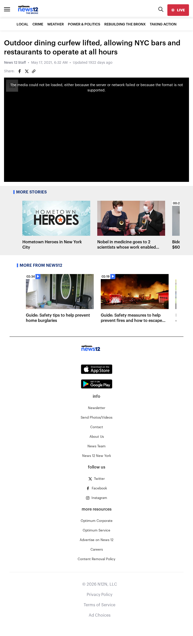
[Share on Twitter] (27, 71)
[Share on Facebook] (20, 71)
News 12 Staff (15, 62)
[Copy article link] (34, 71)
